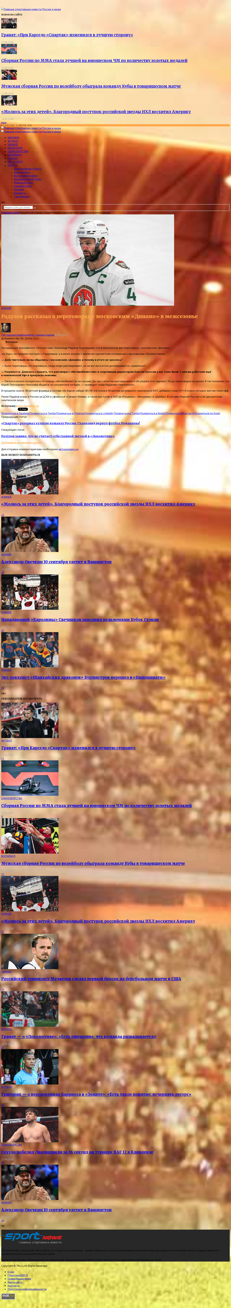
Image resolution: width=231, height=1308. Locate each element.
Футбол (13, 141)
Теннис (13, 158)
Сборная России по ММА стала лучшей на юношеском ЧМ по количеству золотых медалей (94, 60)
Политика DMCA (18, 1275)
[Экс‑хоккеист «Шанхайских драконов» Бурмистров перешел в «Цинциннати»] (29, 666)
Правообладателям (19, 1278)
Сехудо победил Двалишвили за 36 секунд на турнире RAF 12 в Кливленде (77, 1152)
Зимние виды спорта (27, 168)
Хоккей (13, 144)
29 (2, 572)
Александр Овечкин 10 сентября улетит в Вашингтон (56, 561)
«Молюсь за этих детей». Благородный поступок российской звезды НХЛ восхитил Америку (96, 111)
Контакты (14, 1285)
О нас (11, 1272)
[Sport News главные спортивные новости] (32, 1244)
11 (2, 758)
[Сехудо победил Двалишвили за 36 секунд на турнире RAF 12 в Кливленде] (29, 1141)
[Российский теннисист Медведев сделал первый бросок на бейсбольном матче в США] (29, 968)
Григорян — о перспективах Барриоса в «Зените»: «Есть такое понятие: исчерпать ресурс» (96, 1094)
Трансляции (21, 196)
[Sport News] (31, 9)
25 (2, 630)
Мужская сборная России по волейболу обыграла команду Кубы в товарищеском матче (91, 86)
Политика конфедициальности (27, 1289)
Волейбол (15, 155)
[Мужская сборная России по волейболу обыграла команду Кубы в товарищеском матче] (9, 79)
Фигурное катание (25, 175)
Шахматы (20, 193)
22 (2, 515)
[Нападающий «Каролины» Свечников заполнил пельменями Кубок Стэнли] (29, 609)
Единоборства (18, 151)
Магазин (13, 137)
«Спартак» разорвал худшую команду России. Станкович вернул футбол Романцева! (70, 423)
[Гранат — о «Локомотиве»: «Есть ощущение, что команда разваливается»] (29, 1026)
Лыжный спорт (24, 182)
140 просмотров (11, 335)
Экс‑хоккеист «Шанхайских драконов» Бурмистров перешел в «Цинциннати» (83, 677)
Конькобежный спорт (28, 179)
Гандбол (19, 189)
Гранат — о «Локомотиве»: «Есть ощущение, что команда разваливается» (78, 1036)
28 (2, 1105)
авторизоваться (68, 449)
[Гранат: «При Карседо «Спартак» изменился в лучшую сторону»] (9, 27)
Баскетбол (15, 148)
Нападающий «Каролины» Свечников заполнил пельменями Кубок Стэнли (80, 619)
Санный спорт (23, 186)
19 (2, 989)
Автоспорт (15, 162)
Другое (12, 165)
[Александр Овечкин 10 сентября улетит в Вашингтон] (29, 551)
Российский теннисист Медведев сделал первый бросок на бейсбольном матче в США (91, 978)
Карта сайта (15, 1282)
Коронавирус (22, 172)
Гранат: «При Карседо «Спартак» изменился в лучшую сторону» (67, 34)
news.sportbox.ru (27, 406)
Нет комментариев (42, 335)
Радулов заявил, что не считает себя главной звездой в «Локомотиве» (58, 436)
